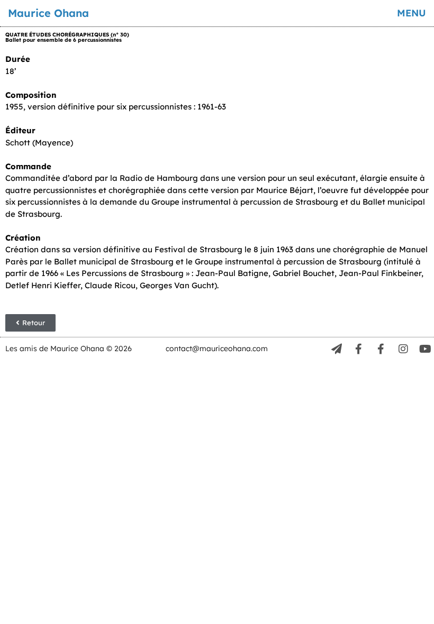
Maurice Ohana (48, 13)
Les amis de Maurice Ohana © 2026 (68, 348)
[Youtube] (425, 349)
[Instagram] (403, 349)
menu (411, 13)
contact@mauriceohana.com (217, 348)
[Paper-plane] (336, 349)
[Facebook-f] (358, 349)
